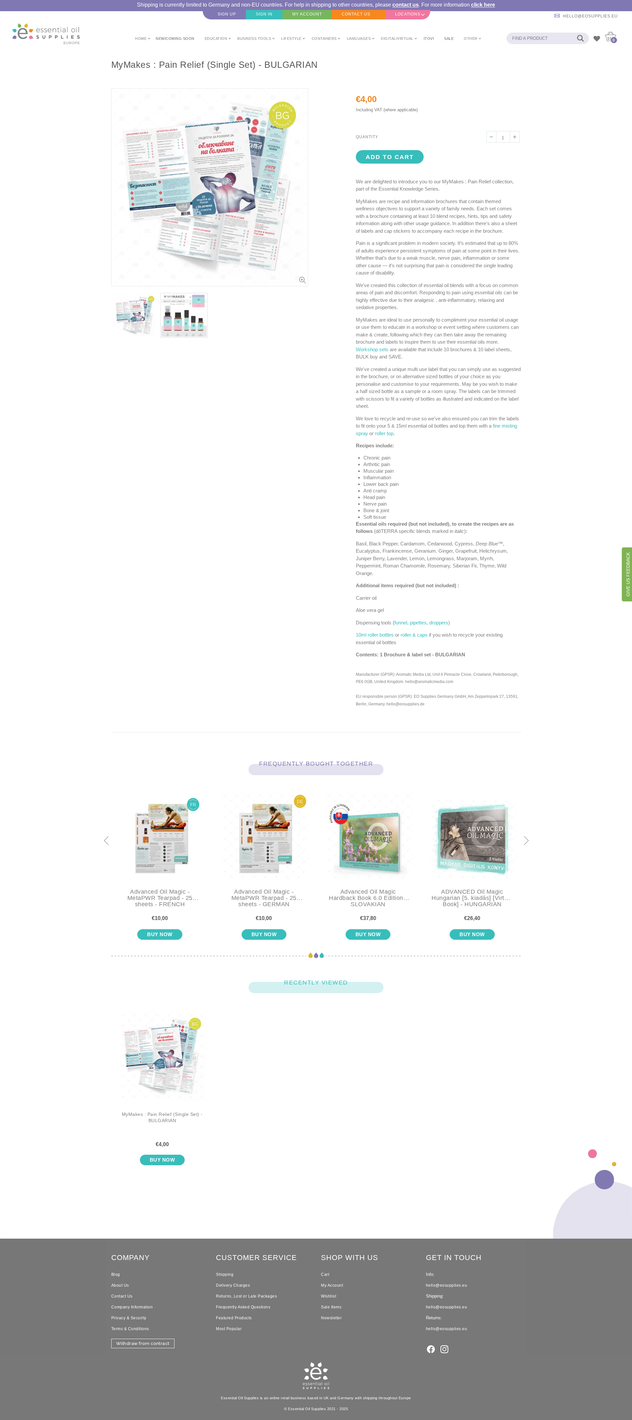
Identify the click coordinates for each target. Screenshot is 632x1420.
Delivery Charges (233, 1285)
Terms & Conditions (130, 1329)
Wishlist (328, 1296)
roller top (384, 433)
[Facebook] (431, 1349)
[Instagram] (444, 1349)
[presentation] (106, 841)
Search (580, 38)
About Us (120, 1285)
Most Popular (229, 1329)
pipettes (418, 622)
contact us (405, 5)
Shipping (224, 1274)
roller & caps (414, 635)
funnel (400, 622)
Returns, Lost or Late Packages (246, 1296)
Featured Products (234, 1318)
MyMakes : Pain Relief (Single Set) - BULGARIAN (162, 1117)
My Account (332, 1285)
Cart (325, 1274)
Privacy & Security (128, 1318)
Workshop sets (372, 349)
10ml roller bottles (375, 635)
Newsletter (331, 1318)
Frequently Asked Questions (243, 1307)
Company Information (132, 1307)
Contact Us (122, 1296)
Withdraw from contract (143, 1343)
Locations (407, 14)
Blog (115, 1274)
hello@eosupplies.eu (590, 16)
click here (483, 5)
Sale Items (331, 1307)
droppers (438, 622)
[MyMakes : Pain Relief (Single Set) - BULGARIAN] (162, 1061)
